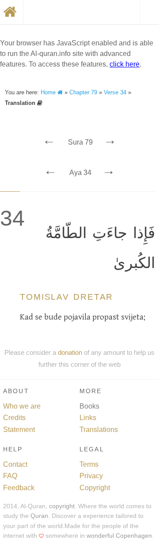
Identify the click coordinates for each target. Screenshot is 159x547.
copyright (62, 506)
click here (125, 64)
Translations (99, 429)
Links (88, 417)
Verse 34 (115, 92)
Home (49, 92)
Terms (89, 464)
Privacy (91, 476)
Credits (14, 417)
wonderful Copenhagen (119, 535)
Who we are (22, 406)
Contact (15, 464)
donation (70, 352)
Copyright (95, 487)
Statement (19, 429)
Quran (39, 516)
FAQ (10, 476)
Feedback (18, 487)
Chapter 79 (83, 92)
